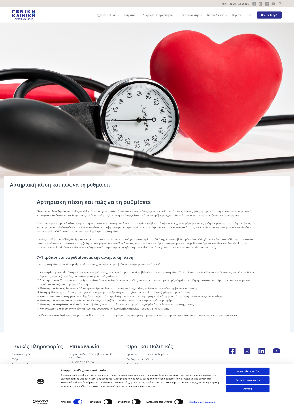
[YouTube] (273, 4)
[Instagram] (261, 4)
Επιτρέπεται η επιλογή (248, 380)
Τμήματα (17, 359)
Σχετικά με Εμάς (21, 354)
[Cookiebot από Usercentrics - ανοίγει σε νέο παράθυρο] (40, 402)
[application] (117, 15)
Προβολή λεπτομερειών (202, 402)
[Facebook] (254, 4)
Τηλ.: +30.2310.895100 (235, 4)
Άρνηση (247, 388)
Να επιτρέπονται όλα (247, 371)
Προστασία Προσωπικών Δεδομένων (147, 354)
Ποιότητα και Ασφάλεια (139, 359)
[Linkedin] (267, 4)
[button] (280, 4)
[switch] (108, 401)
